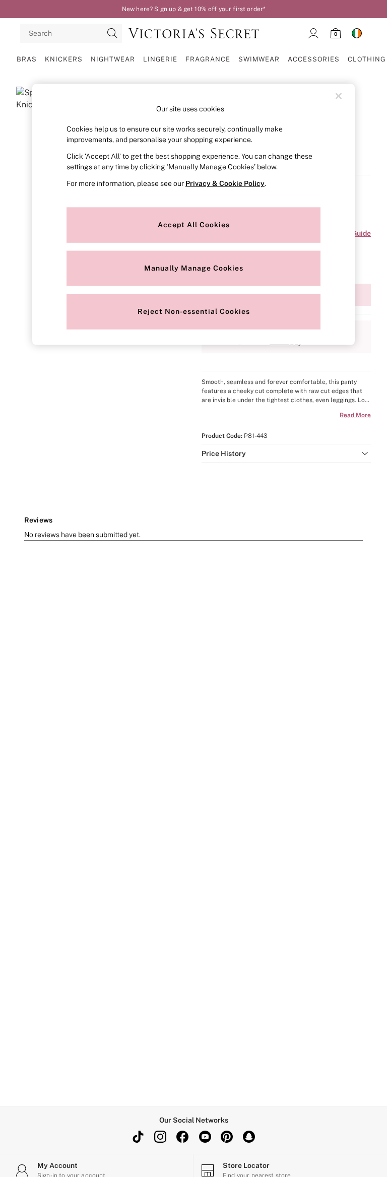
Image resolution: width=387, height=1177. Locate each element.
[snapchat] (249, 1137)
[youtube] (205, 1137)
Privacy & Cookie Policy (225, 183)
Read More (355, 415)
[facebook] (182, 1137)
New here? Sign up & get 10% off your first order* (193, 9)
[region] (193, 214)
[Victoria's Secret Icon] (193, 33)
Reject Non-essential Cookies (194, 311)
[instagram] (160, 1137)
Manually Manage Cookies (193, 268)
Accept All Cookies (194, 225)
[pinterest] (227, 1137)
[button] (286, 453)
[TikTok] (138, 1137)
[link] (313, 33)
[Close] (339, 96)
